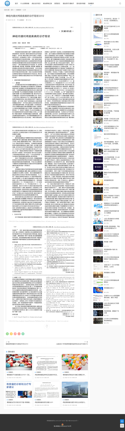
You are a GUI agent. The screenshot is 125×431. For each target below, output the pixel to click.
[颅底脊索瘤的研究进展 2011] (47, 390)
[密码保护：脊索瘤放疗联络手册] (98, 75)
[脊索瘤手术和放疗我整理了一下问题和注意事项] (98, 67)
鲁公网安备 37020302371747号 (62, 426)
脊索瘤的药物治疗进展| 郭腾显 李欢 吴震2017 (74, 375)
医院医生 (57, 3)
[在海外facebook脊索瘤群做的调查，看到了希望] (98, 298)
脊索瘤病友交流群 (7, 3)
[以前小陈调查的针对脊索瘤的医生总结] (98, 221)
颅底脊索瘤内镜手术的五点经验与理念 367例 (74, 402)
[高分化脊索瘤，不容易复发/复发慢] (98, 113)
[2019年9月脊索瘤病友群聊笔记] (98, 282)
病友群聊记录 (47, 3)
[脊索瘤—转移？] (98, 244)
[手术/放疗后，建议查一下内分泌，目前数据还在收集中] (98, 21)
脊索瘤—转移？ (109, 242)
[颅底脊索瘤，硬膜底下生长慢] (98, 313)
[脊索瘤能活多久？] (98, 290)
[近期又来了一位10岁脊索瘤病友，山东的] (98, 267)
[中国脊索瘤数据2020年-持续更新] (98, 98)
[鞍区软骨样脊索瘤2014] (98, 136)
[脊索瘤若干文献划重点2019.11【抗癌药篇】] (19, 362)
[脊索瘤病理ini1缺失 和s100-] (98, 252)
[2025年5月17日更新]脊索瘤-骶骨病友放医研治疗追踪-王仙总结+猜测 (112, 236)
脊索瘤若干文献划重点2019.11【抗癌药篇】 (19, 375)
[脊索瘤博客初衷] (98, 182)
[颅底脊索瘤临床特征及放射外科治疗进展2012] (47, 362)
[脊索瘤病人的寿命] (98, 275)
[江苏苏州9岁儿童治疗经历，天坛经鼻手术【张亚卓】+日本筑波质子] (98, 59)
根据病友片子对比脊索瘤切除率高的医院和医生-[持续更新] (111, 205)
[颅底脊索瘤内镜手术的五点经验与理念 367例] (75, 390)
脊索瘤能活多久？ (109, 288)
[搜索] (120, 3)
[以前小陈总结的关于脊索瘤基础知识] (98, 305)
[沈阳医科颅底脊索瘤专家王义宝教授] (98, 213)
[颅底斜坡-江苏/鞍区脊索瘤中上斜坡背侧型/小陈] (98, 152)
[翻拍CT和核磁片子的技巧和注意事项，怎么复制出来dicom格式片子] (98, 198)
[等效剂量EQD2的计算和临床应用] (98, 44)
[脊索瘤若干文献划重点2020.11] (98, 82)
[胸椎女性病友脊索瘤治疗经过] (98, 175)
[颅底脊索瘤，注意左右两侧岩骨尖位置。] (98, 51)
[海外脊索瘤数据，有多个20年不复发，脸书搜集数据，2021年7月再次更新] (98, 144)
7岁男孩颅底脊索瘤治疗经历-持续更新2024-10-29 (111, 90)
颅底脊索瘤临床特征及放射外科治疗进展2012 (46, 375)
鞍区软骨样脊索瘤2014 (111, 134)
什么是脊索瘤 (24, 3)
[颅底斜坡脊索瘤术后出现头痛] (98, 167)
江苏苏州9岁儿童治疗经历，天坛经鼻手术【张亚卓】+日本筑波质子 (111, 59)
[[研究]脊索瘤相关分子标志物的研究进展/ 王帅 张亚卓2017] (98, 128)
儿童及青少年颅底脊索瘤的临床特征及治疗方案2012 (72, 344)
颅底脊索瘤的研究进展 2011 (44, 402)
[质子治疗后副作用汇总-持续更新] (98, 28)
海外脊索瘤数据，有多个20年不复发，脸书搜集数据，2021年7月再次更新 (111, 143)
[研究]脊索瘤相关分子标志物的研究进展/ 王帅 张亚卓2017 (111, 128)
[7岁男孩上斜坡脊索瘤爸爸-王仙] (98, 190)
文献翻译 (91, 3)
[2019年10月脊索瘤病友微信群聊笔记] (98, 321)
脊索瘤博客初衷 (109, 180)
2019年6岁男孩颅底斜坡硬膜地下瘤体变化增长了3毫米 (111, 259)
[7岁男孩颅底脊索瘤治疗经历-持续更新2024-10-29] (98, 90)
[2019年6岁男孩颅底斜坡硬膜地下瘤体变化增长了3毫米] (98, 259)
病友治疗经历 (36, 3)
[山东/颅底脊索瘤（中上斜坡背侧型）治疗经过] (98, 159)
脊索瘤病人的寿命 (109, 272)
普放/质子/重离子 (68, 3)
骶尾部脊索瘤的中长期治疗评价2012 (17, 344)
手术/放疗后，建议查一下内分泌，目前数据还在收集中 (112, 20)
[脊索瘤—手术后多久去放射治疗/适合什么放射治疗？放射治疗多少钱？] (98, 121)
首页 (16, 3)
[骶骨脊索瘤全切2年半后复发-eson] (98, 105)
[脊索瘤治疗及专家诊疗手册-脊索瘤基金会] (19, 390)
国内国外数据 (81, 3)
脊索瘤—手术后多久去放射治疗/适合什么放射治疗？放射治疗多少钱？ (111, 120)
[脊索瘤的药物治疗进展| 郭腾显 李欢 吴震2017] (75, 362)
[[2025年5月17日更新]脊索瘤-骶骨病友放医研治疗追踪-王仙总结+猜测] (98, 236)
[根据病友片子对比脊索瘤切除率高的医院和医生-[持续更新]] (98, 205)
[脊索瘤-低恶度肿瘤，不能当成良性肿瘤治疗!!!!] (98, 228)
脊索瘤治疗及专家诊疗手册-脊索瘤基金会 (18, 402)
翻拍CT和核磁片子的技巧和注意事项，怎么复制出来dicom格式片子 (112, 197)
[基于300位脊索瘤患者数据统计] (98, 36)
